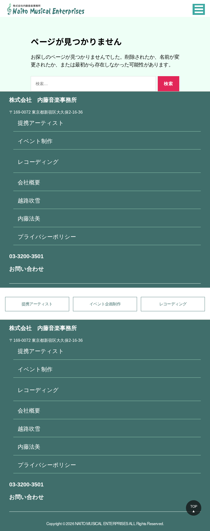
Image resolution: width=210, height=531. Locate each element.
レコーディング (38, 162)
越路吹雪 (29, 200)
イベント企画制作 (105, 304)
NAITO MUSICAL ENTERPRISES (101, 523)
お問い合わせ (26, 269)
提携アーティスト (41, 123)
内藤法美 (29, 218)
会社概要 (29, 182)
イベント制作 (35, 141)
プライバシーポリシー (47, 237)
